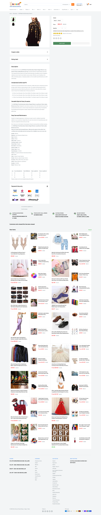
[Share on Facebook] (54, 38)
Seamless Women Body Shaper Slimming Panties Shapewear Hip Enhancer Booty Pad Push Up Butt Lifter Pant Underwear (43, 386)
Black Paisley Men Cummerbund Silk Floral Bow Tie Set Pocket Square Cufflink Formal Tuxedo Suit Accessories (84, 287)
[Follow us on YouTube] (49, 511)
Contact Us (55, 482)
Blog (53, 490)
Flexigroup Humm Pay (57, 475)
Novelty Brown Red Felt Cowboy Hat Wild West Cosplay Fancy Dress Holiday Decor (84, 314)
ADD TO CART (62, 43)
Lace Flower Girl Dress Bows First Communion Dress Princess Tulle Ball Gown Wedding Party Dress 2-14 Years (43, 412)
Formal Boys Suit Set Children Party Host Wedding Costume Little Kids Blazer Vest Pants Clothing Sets (84, 247)
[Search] (72, 4)
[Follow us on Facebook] (43, 511)
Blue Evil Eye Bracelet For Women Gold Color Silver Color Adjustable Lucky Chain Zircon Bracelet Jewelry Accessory (43, 425)
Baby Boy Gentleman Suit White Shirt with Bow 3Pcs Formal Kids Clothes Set (60, 253)
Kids (44, 9)
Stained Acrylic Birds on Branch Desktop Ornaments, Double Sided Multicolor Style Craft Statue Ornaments (19, 391)
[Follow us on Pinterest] (47, 511)
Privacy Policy (55, 501)
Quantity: (55, 28)
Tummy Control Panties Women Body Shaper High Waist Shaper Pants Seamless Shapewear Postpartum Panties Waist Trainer (43, 372)
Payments (55, 462)
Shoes (38, 9)
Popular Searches (56, 492)
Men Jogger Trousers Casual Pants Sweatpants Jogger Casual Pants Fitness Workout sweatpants (84, 425)
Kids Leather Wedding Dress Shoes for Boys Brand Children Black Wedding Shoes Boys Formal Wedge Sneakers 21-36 (60, 332)
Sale (77, 9)
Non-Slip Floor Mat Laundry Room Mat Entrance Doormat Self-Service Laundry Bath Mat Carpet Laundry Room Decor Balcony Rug (43, 234)
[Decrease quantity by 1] (59, 28)
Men (33, 9)
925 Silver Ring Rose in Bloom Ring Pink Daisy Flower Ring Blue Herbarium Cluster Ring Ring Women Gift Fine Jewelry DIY (84, 330)
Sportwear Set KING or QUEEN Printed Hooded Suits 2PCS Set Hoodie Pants (84, 386)
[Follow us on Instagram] (45, 511)
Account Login (56, 484)
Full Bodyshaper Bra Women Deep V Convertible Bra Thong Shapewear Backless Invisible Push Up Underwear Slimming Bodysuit (18, 253)
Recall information (56, 503)
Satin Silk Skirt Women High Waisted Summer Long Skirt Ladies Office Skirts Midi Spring (19, 338)
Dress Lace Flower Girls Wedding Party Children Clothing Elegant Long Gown (60, 417)
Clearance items (13, 9)
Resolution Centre (56, 488)
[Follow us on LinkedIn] (52, 511)
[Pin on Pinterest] (56, 38)
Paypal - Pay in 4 (56, 466)
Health (21, 9)
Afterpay (54, 468)
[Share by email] (60, 38)
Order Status (55, 486)
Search (54, 460)
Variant (54, 17)
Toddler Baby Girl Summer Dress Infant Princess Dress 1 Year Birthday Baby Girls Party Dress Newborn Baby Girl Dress (43, 399)
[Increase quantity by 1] (65, 28)
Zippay (54, 473)
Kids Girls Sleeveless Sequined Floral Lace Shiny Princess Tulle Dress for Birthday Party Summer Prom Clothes (43, 287)
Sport (72, 9)
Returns (54, 498)
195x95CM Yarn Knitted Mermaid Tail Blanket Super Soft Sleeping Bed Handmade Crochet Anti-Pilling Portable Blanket (60, 306)
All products (15, 13)
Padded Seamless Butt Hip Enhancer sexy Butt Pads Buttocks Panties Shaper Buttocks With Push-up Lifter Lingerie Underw (43, 247)
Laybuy (54, 479)
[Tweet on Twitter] (58, 38)
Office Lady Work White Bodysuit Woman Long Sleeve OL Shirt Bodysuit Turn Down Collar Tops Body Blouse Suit (60, 391)
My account (79, 5)
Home (49, 9)
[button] (81, 43)
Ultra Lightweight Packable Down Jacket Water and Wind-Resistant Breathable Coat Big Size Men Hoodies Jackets (84, 346)
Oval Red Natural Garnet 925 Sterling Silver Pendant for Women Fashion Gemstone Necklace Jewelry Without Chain (84, 438)
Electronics (56, 9)
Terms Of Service (56, 500)
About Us (54, 494)
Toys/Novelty (64, 9)
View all (90, 229)
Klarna (54, 464)
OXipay (54, 477)
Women (27, 9)
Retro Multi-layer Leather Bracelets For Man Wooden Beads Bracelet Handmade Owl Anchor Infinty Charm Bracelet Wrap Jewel (19, 306)
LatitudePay (55, 481)
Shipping (54, 496)
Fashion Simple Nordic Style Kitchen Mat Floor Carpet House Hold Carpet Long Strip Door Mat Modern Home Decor (84, 261)
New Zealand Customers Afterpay (58, 471)
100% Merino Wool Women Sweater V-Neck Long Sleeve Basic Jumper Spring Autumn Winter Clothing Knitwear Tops (84, 274)
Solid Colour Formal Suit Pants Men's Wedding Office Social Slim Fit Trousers (84, 300)
